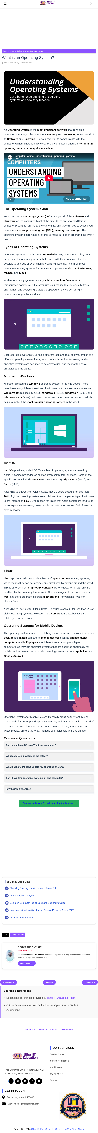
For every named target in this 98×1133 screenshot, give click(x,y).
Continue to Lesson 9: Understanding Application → (49, 803)
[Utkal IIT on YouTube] (39, 1081)
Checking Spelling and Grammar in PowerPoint (34, 888)
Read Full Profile (26, 963)
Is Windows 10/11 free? (18, 789)
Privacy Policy (66, 1029)
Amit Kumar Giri (9, 63)
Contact (53, 1029)
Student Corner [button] (57, 1054)
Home (5, 51)
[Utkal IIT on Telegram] (25, 1081)
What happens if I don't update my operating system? (35, 767)
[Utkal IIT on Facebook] (11, 1081)
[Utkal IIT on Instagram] (32, 1081)
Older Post (89, 982)
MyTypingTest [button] (56, 1074)
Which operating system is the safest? (27, 756)
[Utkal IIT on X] (18, 1081)
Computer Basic (15, 51)
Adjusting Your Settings (21, 917)
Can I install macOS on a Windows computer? (31, 745)
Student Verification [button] (59, 1061)
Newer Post (9, 982)
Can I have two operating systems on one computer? (35, 778)
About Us (43, 1029)
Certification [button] (56, 1067)
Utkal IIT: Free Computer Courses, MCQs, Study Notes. (57, 1129)
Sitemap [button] (54, 1080)
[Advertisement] (49, 27)
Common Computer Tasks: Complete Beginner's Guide (37, 903)
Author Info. (30, 1029)
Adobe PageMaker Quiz (22, 895)
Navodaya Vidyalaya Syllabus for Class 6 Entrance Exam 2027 (42, 910)
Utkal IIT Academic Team (61, 997)
